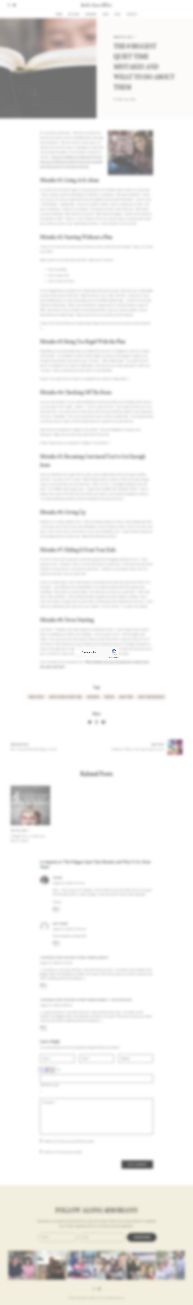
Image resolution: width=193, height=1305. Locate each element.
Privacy (111, 657)
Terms (116, 657)
